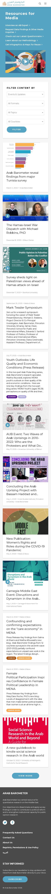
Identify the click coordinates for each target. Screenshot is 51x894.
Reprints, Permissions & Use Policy (20, 847)
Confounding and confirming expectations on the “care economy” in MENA (24, 626)
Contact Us (8, 837)
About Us (7, 842)
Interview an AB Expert (16, 25)
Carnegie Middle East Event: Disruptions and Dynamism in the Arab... (23, 594)
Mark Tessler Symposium (24, 307)
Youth (22, 397)
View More (25, 776)
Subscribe (15, 879)
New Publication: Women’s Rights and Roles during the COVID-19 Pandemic (25, 544)
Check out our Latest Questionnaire (23, 36)
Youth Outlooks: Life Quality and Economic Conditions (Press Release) (25, 363)
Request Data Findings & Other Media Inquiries (24, 30)
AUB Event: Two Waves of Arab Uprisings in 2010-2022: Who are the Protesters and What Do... (24, 439)
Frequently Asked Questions (18, 833)
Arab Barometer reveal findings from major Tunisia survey (22, 176)
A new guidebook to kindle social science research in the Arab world (25, 751)
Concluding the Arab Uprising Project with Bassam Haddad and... (22, 490)
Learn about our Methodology (20, 40)
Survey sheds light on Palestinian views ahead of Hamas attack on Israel (25, 281)
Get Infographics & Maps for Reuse (23, 44)
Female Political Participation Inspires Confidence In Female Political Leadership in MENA (25, 681)
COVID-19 (11, 658)
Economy (12, 397)
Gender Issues (24, 658)
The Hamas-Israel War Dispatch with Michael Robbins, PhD (22, 228)
